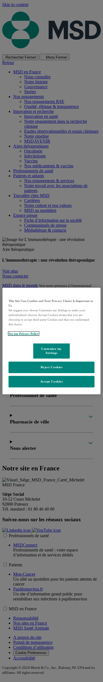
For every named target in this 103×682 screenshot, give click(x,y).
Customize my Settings (51, 350)
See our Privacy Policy (24, 333)
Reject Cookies (52, 367)
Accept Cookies (51, 381)
